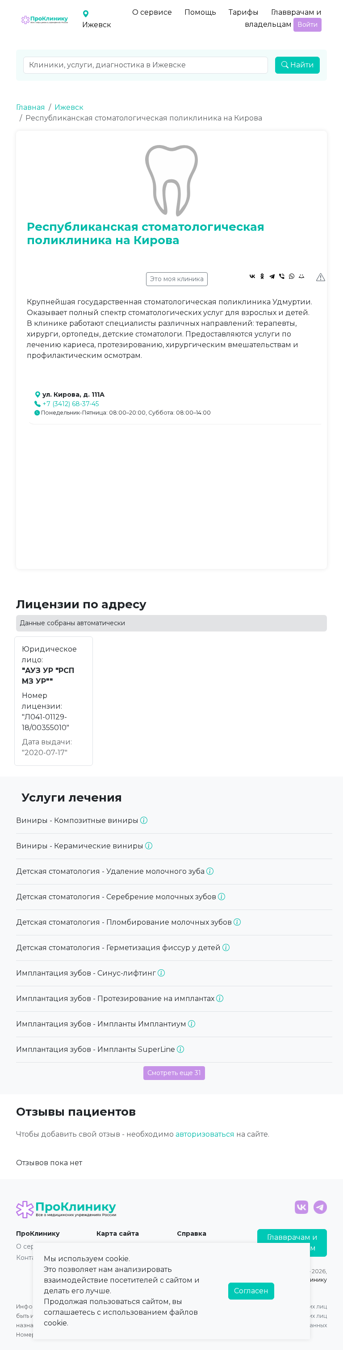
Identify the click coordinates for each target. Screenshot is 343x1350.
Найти (301, 65)
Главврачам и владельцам (283, 18)
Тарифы (244, 12)
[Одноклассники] (262, 276)
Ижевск (69, 107)
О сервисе (152, 12)
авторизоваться (205, 1134)
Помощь (200, 12)
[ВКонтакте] (252, 276)
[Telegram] (272, 276)
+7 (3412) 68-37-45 (70, 404)
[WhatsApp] (292, 276)
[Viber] (282, 276)
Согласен (251, 1291)
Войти (307, 25)
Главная (30, 107)
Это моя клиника (177, 279)
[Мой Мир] (301, 276)
